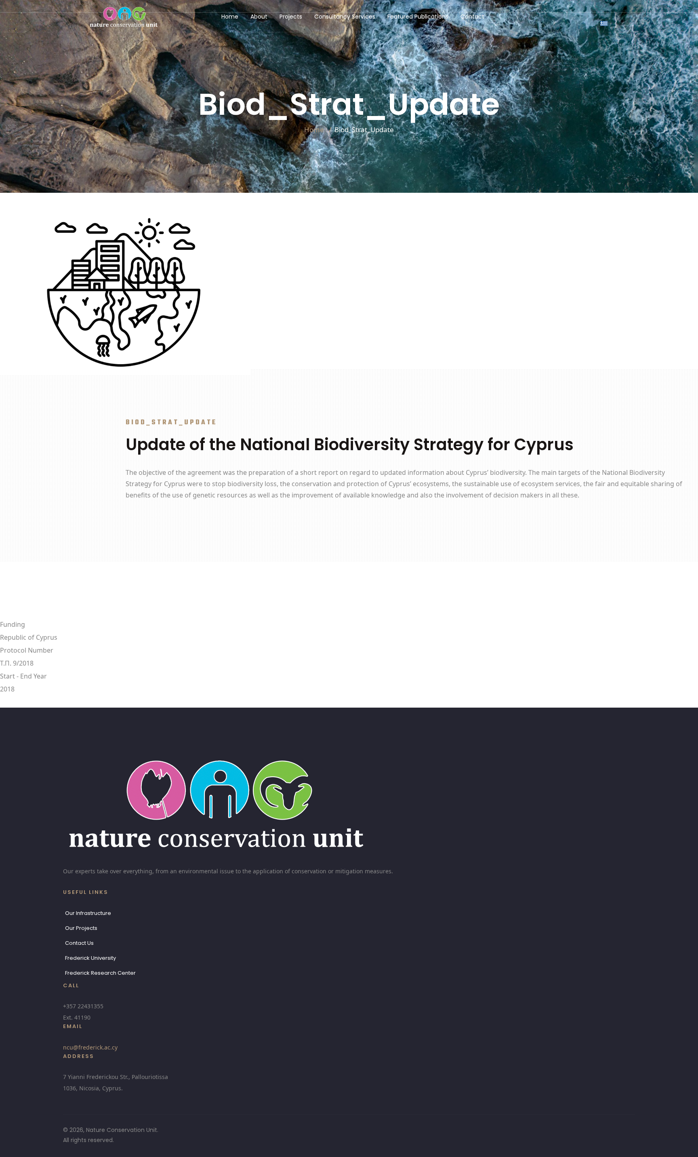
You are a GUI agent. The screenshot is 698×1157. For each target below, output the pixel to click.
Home (229, 17)
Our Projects (81, 928)
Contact (472, 17)
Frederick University (90, 958)
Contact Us (79, 943)
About (258, 17)
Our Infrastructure (88, 913)
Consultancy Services (344, 17)
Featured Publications (417, 17)
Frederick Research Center (100, 973)
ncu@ (90, 1047)
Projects (291, 17)
